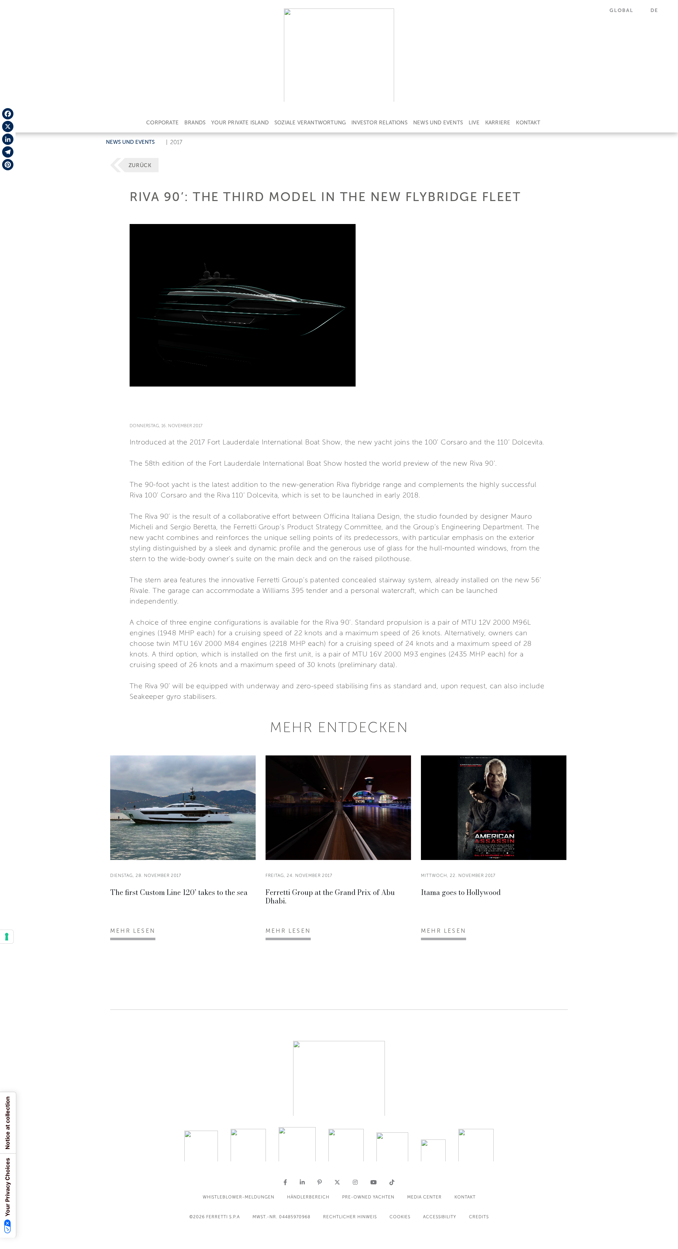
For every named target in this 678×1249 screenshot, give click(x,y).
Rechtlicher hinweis (350, 1216)
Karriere (498, 122)
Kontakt (528, 122)
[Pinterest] (7, 164)
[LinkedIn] (7, 139)
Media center (424, 1197)
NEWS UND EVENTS (438, 122)
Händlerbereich (308, 1197)
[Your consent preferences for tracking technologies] (6, 936)
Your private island (240, 122)
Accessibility (439, 1216)
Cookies (399, 1216)
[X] (7, 126)
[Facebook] (7, 113)
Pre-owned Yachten (368, 1197)
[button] (625, 10)
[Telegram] (7, 152)
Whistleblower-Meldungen (238, 1197)
